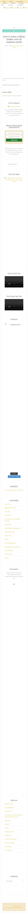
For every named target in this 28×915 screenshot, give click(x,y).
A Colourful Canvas (9, 831)
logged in (10, 95)
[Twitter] (25, 7)
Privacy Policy (20, 1)
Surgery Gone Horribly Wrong (12, 547)
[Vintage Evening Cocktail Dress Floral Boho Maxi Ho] (14, 408)
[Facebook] (13, 7)
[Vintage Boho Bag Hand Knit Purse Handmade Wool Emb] (14, 430)
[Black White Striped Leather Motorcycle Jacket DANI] (14, 333)
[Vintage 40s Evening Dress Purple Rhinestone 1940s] (14, 443)
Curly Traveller (8, 846)
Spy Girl (7, 828)
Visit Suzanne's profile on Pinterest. (14, 490)
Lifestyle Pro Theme (17, 906)
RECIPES (13, 3)
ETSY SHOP (10, 5)
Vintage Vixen (8, 835)
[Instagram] (7, 7)
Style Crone (8, 820)
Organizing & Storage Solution (12, 528)
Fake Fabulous (8, 850)
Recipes (7, 539)
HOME (4, 1)
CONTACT (5, 3)
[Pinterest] (20, 7)
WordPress (17, 907)
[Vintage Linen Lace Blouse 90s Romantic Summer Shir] (14, 394)
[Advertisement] (16, 607)
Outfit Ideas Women (10, 532)
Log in (21, 907)
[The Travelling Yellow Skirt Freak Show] (14, 584)
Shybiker (7, 824)
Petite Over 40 (8, 811)
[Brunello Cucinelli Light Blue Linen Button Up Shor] (14, 345)
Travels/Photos (8, 554)
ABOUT (11, 1)
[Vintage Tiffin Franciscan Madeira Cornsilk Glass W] (14, 357)
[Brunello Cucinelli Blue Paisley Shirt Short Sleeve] (14, 381)
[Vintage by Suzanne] (14, 181)
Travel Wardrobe (9, 550)
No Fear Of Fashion (10, 843)
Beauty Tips (8, 504)
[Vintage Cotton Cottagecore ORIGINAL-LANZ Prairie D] (14, 370)
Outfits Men (8, 535)
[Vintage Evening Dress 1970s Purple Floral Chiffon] (14, 464)
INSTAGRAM (20, 5)
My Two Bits (8, 524)
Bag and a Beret (9, 804)
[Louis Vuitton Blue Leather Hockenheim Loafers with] (14, 419)
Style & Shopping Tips (10, 543)
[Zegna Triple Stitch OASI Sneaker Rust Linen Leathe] (14, 453)
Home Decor (8, 515)
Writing (7, 558)
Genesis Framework (10, 907)
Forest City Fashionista (10, 839)
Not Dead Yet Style (9, 807)
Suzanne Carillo (14, 15)
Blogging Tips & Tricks (10, 507)
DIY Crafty (7, 511)
